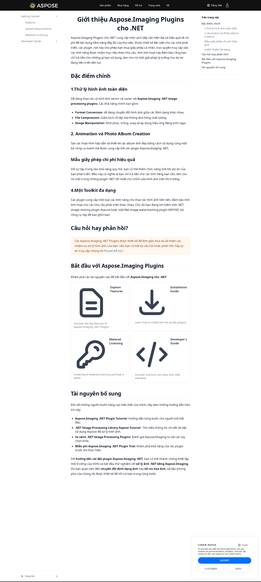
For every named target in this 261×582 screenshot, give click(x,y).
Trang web (154, 5)
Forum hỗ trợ (113, 251)
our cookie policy (233, 554)
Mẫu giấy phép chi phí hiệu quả (220, 43)
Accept (224, 560)
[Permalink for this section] (115, 75)
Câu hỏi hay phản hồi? (215, 54)
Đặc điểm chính (211, 23)
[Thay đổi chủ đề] (57, 576)
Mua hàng (123, 5)
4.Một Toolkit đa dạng (217, 49)
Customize (211, 569)
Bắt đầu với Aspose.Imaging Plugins (219, 60)
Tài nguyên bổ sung (213, 67)
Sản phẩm (105, 5)
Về (167, 5)
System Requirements (38, 28)
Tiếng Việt (216, 5)
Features (30, 22)
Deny (238, 569)
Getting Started (30, 16)
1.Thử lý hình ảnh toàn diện (220, 28)
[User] (227, 5)
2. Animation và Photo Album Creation (221, 34)
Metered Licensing (36, 35)
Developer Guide (31, 41)
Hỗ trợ (138, 5)
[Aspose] (44, 5)
